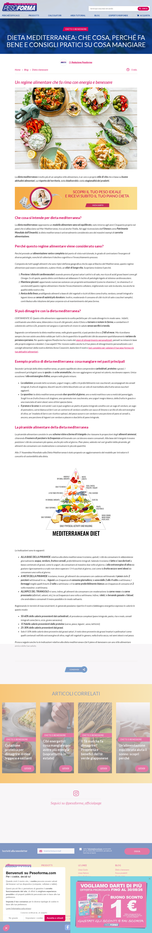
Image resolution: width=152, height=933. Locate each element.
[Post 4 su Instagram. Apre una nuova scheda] (76, 822)
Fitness (118, 880)
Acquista (145, 15)
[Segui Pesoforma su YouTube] (84, 927)
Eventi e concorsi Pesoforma (126, 883)
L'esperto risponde (126, 898)
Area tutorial (78, 15)
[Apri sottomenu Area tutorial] (85, 15)
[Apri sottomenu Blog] (99, 15)
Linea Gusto (83, 870)
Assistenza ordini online (87, 904)
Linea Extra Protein (86, 880)
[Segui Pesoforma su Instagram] (76, 927)
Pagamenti (82, 901)
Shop (81, 893)
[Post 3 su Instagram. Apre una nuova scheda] (54, 822)
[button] (76, 669)
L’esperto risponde (118, 15)
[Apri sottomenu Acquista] (150, 15)
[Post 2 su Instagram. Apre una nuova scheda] (33, 822)
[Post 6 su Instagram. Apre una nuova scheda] (120, 822)
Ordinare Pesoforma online (89, 898)
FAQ (117, 902)
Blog (97, 15)
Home (17, 69)
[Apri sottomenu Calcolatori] (61, 15)
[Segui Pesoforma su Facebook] (68, 927)
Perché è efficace (11, 15)
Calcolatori (54, 15)
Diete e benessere (40, 69)
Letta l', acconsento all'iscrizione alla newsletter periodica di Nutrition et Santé (97, 851)
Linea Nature (83, 873)
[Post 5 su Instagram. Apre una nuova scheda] (98, 822)
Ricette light (120, 876)
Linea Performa (84, 876)
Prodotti (34, 15)
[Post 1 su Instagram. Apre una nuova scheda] (11, 822)
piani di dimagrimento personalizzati (94, 340)
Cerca (144, 9)
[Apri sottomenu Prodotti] (39, 15)
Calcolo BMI (122, 893)
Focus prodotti (121, 873)
